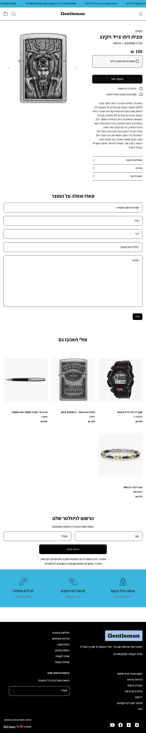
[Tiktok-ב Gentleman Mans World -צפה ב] (128, 725)
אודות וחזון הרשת (133, 691)
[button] (13, 13)
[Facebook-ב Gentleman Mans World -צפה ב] (120, 725)
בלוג (140, 709)
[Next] (8, 68)
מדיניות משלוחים (60, 638)
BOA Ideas (9, 727)
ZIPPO (138, 31)
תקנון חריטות (136, 176)
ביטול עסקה (63, 644)
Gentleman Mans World (14, 719)
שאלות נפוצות (62, 662)
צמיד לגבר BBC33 (133, 487)
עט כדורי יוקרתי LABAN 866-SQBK (30, 412)
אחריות (139, 168)
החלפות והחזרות (60, 633)
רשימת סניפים (62, 650)
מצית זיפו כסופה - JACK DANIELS (78, 412)
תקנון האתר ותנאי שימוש (129, 673)
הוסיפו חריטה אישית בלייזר (122, 61)
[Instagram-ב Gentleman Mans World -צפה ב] (137, 725)
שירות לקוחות (62, 656)
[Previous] (76, 68)
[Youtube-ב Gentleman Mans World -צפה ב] (112, 725)
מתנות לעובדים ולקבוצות (129, 703)
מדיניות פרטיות (134, 679)
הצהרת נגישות (134, 685)
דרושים (138, 697)
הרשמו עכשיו (73, 549)
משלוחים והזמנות (134, 160)
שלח (137, 316)
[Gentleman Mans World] (73, 14)
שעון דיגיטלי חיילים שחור (129, 412)
